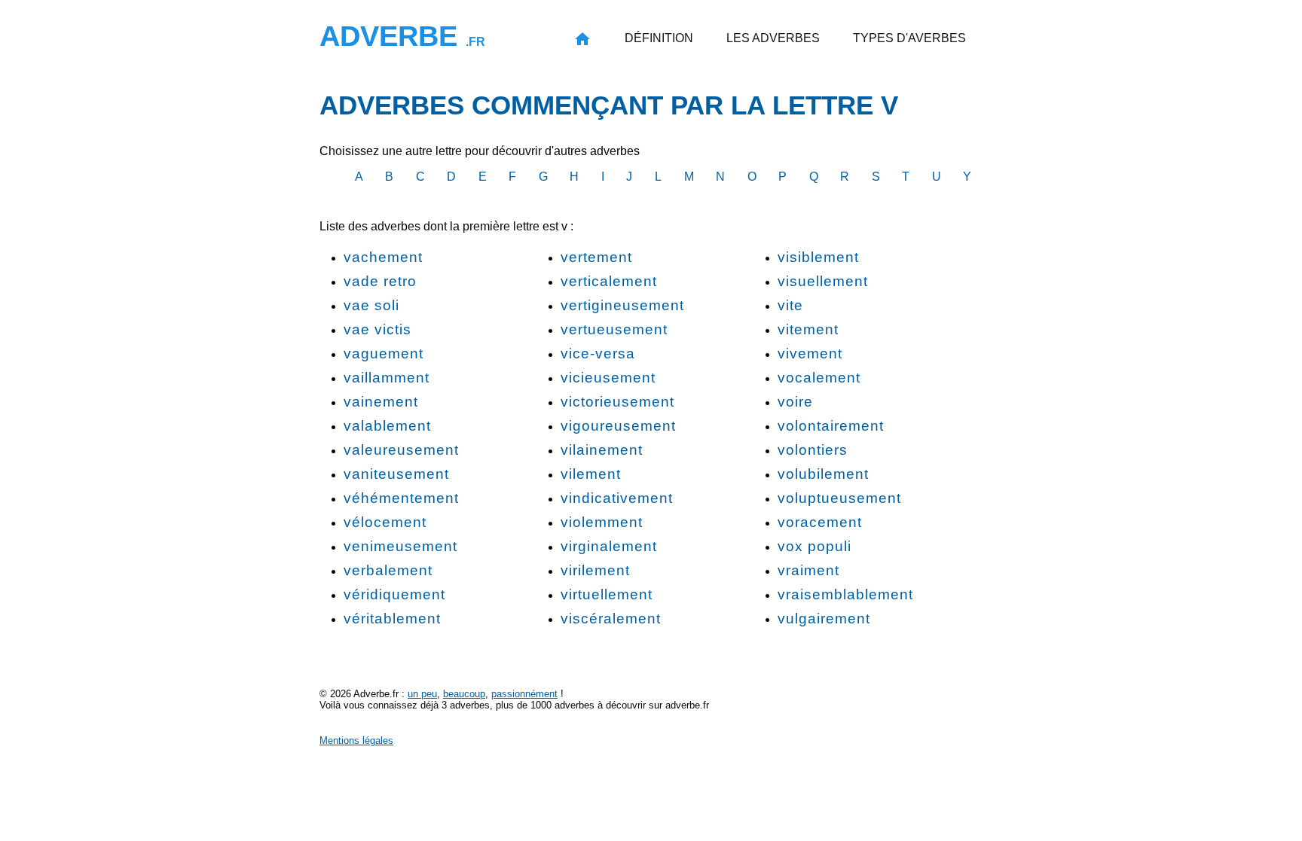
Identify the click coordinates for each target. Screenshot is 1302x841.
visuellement (823, 281)
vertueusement (614, 329)
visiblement (818, 257)
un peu (422, 693)
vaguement (383, 353)
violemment (602, 522)
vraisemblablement (845, 594)
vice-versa (598, 353)
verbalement (388, 570)
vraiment (808, 570)
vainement (381, 402)
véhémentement (401, 498)
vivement (810, 353)
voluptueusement (839, 498)
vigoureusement (618, 426)
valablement (387, 426)
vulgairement (824, 618)
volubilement (823, 474)
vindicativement (617, 498)
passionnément (524, 693)
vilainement (602, 450)
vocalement (819, 377)
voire (795, 402)
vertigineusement (622, 305)
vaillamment (386, 377)
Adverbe (402, 36)
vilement (591, 474)
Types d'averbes (909, 38)
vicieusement (608, 377)
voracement (820, 522)
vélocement (385, 522)
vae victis (377, 329)
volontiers (813, 450)
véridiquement (394, 594)
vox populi (814, 546)
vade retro (380, 281)
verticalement (609, 281)
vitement (808, 329)
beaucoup (464, 693)
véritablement (392, 618)
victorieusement (617, 402)
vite (790, 305)
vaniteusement (396, 474)
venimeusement (400, 546)
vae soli (371, 305)
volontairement (831, 426)
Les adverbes (773, 38)
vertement (596, 257)
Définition (659, 38)
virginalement (609, 546)
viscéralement (611, 618)
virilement (595, 570)
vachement (383, 257)
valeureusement (401, 450)
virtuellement (607, 594)
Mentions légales (356, 740)
